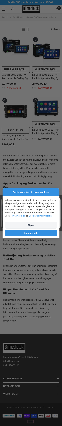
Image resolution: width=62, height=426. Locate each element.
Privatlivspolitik (18, 215)
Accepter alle (31, 233)
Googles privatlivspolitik (40, 215)
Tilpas (31, 225)
